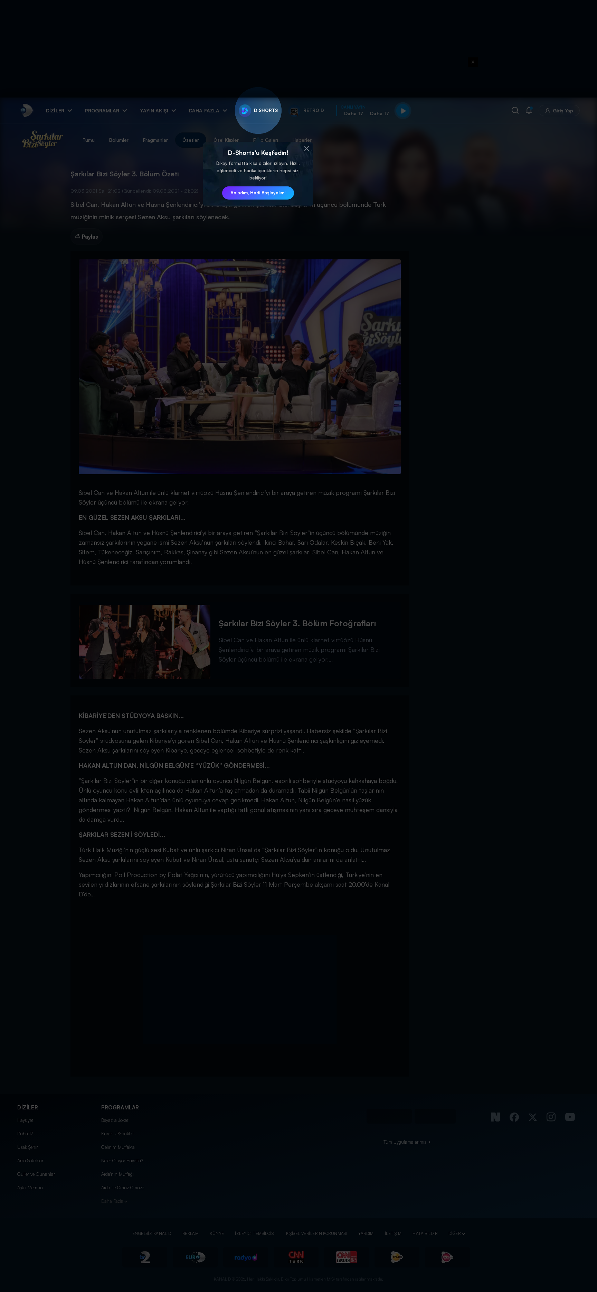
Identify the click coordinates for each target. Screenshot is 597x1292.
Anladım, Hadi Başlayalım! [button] (258, 192)
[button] (306, 149)
